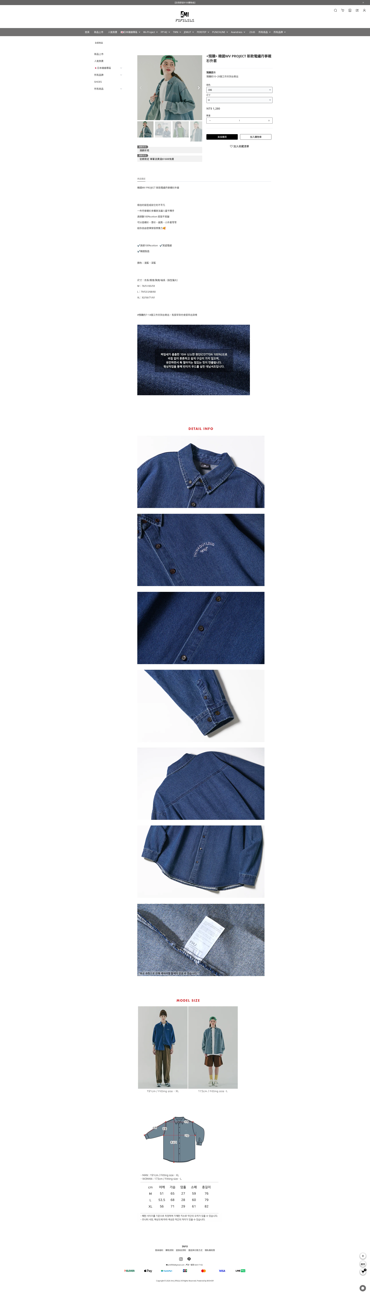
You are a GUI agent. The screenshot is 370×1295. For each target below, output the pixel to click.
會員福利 (159, 1250)
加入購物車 (256, 136)
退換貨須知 (181, 1250)
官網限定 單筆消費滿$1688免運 (157, 159)
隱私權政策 (210, 1250)
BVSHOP (210, 1281)
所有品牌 (98, 74)
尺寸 (208, 95)
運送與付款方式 (195, 1250)
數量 (208, 115)
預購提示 (211, 72)
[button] (199, 88)
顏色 (208, 84)
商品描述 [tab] (141, 178)
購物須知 (169, 1250)
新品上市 (98, 54)
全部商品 (99, 42)
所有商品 (98, 88)
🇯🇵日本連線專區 (102, 68)
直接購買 (222, 136)
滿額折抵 (144, 150)
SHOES (98, 81)
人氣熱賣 (98, 61)
